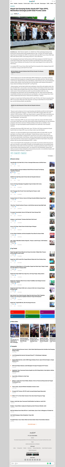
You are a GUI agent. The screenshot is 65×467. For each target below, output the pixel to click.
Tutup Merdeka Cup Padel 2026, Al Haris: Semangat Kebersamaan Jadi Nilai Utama (28, 162)
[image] (52, 164)
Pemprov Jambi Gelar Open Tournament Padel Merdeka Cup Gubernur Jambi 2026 (28, 401)
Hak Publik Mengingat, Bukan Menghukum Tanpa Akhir (22, 415)
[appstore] (29, 455)
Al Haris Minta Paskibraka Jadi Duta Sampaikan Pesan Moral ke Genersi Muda (27, 233)
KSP (12, 153)
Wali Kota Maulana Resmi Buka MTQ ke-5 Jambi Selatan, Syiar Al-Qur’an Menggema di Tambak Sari (31, 410)
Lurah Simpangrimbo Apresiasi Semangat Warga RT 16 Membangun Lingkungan (29, 355)
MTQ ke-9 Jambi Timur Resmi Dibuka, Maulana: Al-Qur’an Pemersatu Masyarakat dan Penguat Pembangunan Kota (32, 381)
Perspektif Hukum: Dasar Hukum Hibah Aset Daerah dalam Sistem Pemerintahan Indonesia (29, 419)
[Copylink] (50, 463)
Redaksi (15, 13)
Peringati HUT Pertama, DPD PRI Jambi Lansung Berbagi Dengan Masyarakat (29, 391)
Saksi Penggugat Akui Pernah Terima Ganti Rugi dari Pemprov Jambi (25, 191)
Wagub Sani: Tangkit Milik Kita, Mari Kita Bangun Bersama (22, 302)
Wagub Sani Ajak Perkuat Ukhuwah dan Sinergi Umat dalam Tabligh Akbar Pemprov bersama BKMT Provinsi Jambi (28, 252)
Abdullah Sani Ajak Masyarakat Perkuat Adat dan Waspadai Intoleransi (25, 105)
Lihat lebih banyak (31, 424)
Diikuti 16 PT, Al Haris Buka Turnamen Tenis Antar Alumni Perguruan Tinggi (28, 395)
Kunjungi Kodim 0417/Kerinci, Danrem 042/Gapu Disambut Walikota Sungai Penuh (28, 198)
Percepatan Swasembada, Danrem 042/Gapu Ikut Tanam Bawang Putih (25, 212)
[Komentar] (15, 463)
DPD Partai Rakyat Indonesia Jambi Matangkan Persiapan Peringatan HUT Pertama (30, 365)
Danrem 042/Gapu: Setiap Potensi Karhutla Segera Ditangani (23, 226)
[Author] (11, 14)
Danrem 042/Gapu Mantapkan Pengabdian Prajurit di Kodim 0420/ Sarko (26, 184)
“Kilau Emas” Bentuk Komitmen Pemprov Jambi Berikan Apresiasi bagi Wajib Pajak (28, 205)
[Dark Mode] (54, 1)
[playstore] (35, 455)
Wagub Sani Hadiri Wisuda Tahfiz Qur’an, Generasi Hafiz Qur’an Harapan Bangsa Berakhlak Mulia (27, 288)
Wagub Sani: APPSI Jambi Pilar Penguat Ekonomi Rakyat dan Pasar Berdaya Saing (28, 259)
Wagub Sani (23, 153)
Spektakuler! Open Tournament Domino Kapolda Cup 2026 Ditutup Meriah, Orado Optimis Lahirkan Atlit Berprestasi (33, 371)
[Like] (12, 463)
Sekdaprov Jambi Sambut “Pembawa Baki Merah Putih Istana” (23, 219)
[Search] (52, 1)
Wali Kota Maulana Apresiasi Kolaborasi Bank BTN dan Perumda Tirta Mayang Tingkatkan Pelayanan (27, 72)
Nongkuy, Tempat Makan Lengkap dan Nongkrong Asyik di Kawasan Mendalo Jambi (28, 406)
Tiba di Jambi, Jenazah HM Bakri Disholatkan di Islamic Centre (25, 386)
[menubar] (11, 1)
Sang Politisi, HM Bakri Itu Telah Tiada (20, 376)
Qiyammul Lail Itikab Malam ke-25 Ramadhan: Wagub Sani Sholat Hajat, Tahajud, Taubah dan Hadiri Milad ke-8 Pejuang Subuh (29, 267)
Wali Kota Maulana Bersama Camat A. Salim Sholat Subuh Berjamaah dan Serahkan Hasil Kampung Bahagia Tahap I (33, 350)
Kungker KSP (17, 153)
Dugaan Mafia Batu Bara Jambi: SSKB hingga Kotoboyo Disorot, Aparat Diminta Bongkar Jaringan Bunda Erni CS (33, 360)
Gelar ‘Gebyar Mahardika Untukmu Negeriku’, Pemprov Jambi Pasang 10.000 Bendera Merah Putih (28, 241)
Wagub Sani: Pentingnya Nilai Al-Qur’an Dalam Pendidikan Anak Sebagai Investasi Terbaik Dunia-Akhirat (27, 281)
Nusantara (12, 6)
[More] (48, 165)
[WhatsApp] (47, 463)
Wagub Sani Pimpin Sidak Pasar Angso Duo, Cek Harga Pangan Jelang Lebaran (27, 273)
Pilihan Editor (14, 322)
